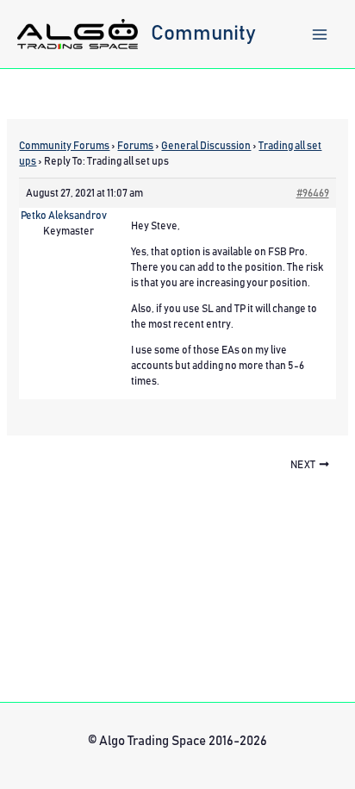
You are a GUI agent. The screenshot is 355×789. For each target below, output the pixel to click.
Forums (135, 146)
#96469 (312, 193)
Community (203, 33)
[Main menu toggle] (320, 34)
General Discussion (206, 146)
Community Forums (64, 146)
